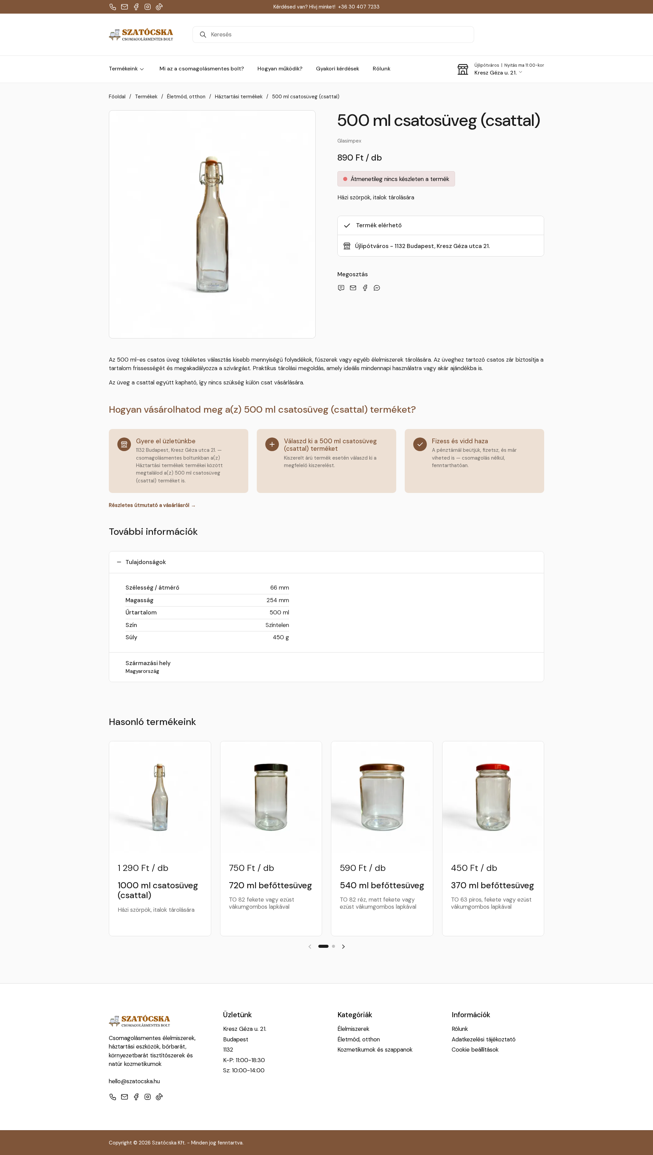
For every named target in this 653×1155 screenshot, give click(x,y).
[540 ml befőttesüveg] (382, 797)
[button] (500, 69)
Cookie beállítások (475, 1049)
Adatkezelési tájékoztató (484, 1039)
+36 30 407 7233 (359, 7)
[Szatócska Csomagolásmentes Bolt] (141, 34)
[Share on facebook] (366, 288)
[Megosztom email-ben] (342, 288)
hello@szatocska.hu (134, 1081)
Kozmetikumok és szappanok (375, 1049)
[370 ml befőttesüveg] (493, 797)
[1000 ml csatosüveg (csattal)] (160, 797)
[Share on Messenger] (378, 288)
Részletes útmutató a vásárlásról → (152, 505)
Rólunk (460, 1029)
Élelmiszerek (353, 1029)
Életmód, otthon (358, 1039)
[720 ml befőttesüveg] (271, 797)
